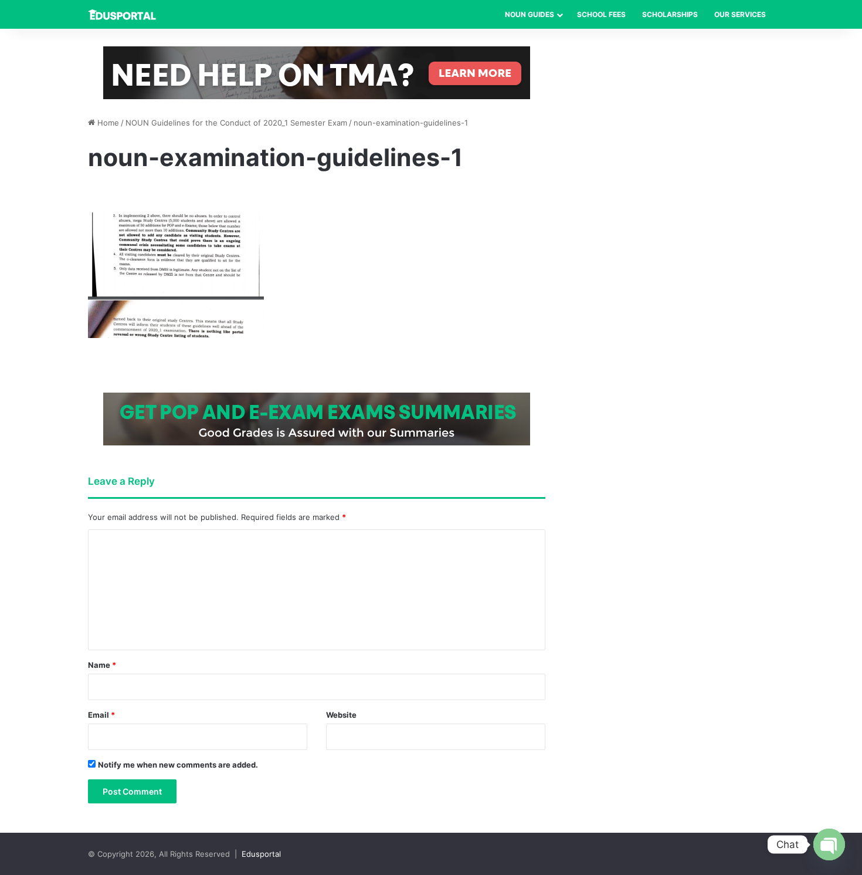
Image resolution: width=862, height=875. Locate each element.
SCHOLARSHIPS (670, 14)
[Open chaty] (829, 844)
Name (102, 665)
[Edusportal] (122, 14)
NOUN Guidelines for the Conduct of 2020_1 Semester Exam (236, 122)
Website (341, 714)
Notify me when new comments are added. (178, 764)
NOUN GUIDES (529, 14)
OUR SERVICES (740, 14)
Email (101, 714)
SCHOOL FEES (601, 14)
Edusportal (261, 854)
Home (107, 122)
